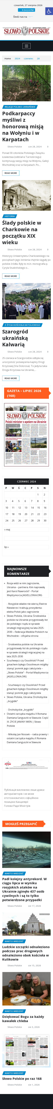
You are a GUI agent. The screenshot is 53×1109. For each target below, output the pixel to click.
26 (19, 520)
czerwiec (28, 58)
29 (38, 520)
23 (45, 514)
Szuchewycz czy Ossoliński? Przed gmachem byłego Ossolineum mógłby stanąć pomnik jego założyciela (27, 689)
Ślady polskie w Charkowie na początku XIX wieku (21, 232)
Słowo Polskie (15, 146)
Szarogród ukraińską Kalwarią (15, 338)
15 (38, 507)
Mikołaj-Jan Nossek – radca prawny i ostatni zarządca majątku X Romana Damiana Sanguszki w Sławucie (27, 738)
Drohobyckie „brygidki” (21, 709)
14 (32, 507)
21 (32, 514)
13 (26, 507)
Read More (11, 172)
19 (19, 514)
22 (38, 514)
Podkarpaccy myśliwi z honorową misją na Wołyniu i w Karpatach (23, 126)
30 (45, 520)
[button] (49, 11)
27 (26, 520)
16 (45, 507)
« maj (7, 529)
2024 (17, 58)
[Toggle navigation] (27, 46)
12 (19, 507)
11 (13, 507)
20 (26, 514)
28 (38, 58)
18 (13, 514)
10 (6, 507)
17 (6, 514)
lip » (6, 547)
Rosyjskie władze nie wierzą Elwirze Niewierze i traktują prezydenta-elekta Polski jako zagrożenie (27, 607)
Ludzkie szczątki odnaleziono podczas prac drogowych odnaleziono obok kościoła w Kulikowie (26, 953)
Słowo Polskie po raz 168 (22, 1078)
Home (8, 58)
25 (13, 520)
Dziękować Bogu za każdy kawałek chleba (23, 1018)
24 (6, 520)
